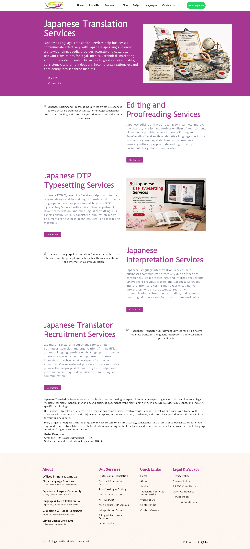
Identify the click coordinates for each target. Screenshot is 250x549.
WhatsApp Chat (196, 5)
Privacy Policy (181, 475)
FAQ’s (136, 5)
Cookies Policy (181, 481)
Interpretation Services (112, 510)
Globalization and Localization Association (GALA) (74, 441)
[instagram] (202, 542)
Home (80, 5)
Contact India (148, 504)
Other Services (107, 523)
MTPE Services (107, 499)
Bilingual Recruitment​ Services (111, 517)
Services (109, 5)
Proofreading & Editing (112, 489)
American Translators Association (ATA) (68, 437)
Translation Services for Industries (152, 493)
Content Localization (111, 494)
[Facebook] (199, 542)
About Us (94, 5)
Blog (125, 5)
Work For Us (147, 499)
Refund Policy (181, 496)
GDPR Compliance (183, 491)
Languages (151, 5)
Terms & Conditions (185, 502)
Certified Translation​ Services (111, 483)
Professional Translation (113, 475)
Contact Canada (149, 510)
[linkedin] (206, 542)
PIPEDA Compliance (184, 486)
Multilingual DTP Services (114, 504)
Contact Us (168, 5)
